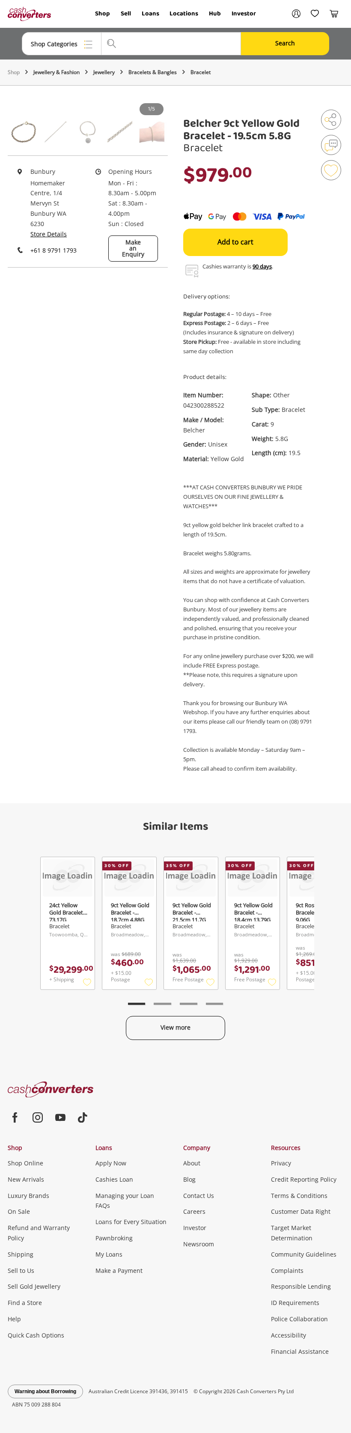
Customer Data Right (300, 1211)
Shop (102, 13)
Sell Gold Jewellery (34, 1286)
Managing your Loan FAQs (124, 1201)
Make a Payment (119, 1270)
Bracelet (200, 72)
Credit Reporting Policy (303, 1179)
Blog (189, 1179)
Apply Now (110, 1163)
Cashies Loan (114, 1179)
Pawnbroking (114, 1238)
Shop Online (25, 1163)
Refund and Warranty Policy (39, 1233)
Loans (150, 13)
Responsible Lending (301, 1286)
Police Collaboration (299, 1319)
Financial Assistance (300, 1351)
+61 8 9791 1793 (53, 250)
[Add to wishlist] (331, 170)
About (191, 1163)
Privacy (281, 1163)
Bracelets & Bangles (152, 72)
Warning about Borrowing (45, 1391)
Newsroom (198, 1244)
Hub (215, 13)
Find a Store (25, 1303)
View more (175, 1027)
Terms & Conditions (299, 1196)
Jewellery (104, 72)
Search (285, 43)
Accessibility (288, 1335)
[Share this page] (331, 120)
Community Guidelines (303, 1254)
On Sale (19, 1211)
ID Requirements (295, 1303)
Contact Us (198, 1196)
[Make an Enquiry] (331, 145)
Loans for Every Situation (131, 1222)
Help (14, 1319)
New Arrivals (26, 1179)
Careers (194, 1211)
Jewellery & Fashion (56, 72)
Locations (184, 13)
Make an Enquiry (133, 248)
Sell (126, 13)
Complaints (287, 1270)
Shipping (20, 1254)
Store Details (48, 234)
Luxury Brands (28, 1196)
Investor (244, 13)
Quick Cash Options (36, 1335)
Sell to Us (21, 1270)
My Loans (108, 1254)
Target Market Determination (291, 1233)
